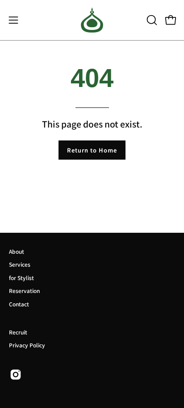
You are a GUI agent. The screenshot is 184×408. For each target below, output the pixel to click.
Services (19, 264)
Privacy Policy (27, 345)
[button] (151, 20)
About (16, 251)
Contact (19, 304)
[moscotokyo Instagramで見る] (15, 374)
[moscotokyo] (92, 20)
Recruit (18, 332)
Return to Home (92, 150)
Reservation (24, 290)
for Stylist (21, 277)
